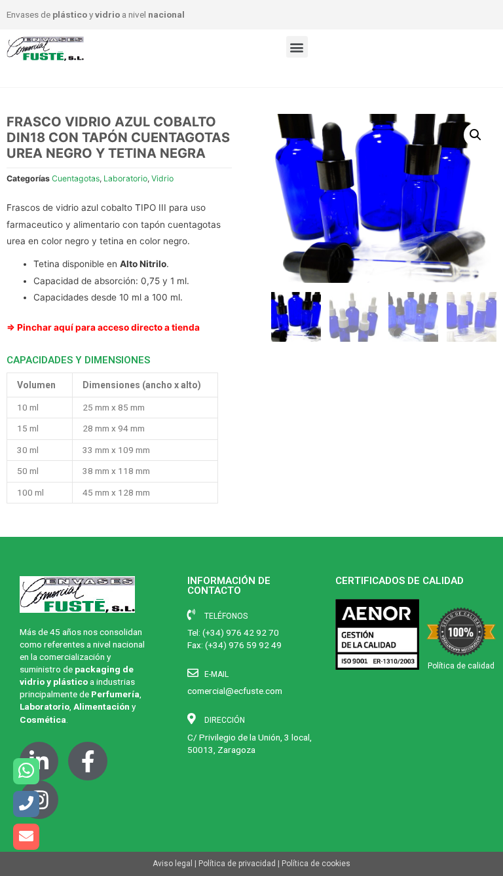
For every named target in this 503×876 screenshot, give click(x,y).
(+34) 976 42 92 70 (240, 632)
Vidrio (162, 178)
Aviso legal (173, 863)
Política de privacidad (237, 863)
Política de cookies (316, 863)
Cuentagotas (76, 178)
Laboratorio (125, 178)
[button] (297, 47)
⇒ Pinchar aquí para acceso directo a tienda (103, 327)
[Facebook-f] (87, 761)
